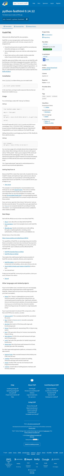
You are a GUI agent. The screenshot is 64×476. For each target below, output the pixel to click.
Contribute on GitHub (51, 391)
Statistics (32, 393)
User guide (12, 393)
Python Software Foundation (31, 432)
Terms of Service (31, 406)
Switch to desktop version (32, 444)
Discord (7, 278)
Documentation (9, 224)
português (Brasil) (26, 452)
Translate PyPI (51, 393)
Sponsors (45, 3)
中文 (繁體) (55, 452)
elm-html (7, 324)
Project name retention (12, 395)
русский (61, 452)
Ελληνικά (39, 452)
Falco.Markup (8, 336)
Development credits (50, 397)
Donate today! (32, 428)
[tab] (7, 26)
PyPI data (45, 44)
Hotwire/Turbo (9, 354)
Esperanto (33, 454)
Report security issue (32, 408)
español (10, 452)
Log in (52, 3)
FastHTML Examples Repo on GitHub (14, 252)
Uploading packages (12, 391)
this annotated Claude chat (14, 195)
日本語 (19, 452)
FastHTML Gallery (9, 262)
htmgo (6, 296)
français (14, 452)
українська (33, 452)
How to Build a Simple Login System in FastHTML (17, 266)
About (6, 222)
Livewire (7, 367)
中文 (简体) (49, 452)
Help (34, 3)
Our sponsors (32, 397)
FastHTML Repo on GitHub (11, 254)
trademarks (46, 431)
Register (58, 3)
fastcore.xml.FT (9, 316)
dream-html (8, 344)
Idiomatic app (8, 228)
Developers (47, 112)
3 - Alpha (46, 107)
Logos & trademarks (32, 395)
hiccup (6, 328)
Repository (47, 37)
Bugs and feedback (52, 389)
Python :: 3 (47, 121)
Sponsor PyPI (51, 395)
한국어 (38, 454)
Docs (39, 3)
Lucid (6, 340)
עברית (28, 454)
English (46, 116)
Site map (32, 437)
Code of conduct (31, 410)
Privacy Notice (31, 412)
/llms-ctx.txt (8, 185)
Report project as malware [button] (52, 128)
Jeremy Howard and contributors (49, 68)
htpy (6, 320)
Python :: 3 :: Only (48, 123)
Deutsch (43, 452)
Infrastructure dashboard (31, 391)
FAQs (12, 397)
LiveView (7, 358)
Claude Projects (18, 190)
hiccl (6, 332)
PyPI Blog (31, 389)
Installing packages (12, 389)
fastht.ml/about (6, 71)
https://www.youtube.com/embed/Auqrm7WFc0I (15, 238)
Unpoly (6, 363)
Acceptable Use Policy (31, 414)
